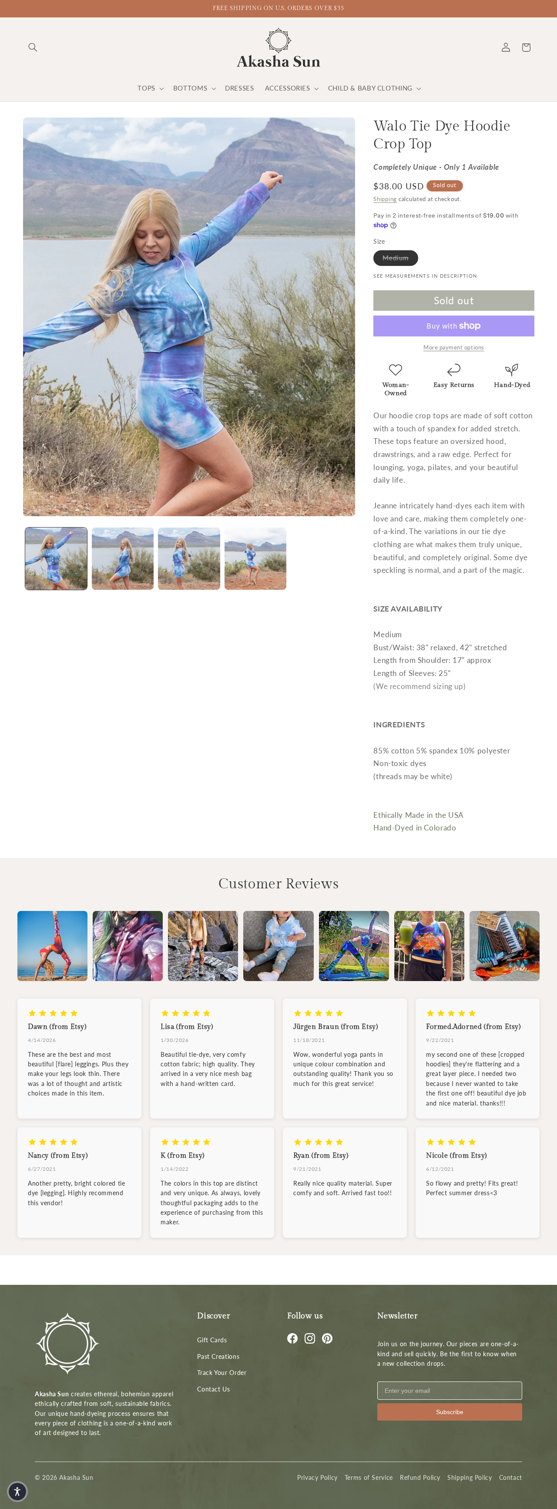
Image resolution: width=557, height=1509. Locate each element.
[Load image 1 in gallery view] (56, 558)
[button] (33, 47)
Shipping (385, 199)
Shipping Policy (469, 1477)
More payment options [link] (453, 347)
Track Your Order (221, 1372)
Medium (400, 257)
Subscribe (449, 1411)
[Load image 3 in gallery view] (189, 558)
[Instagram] (310, 1338)
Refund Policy (420, 1477)
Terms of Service (369, 1477)
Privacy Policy (317, 1477)
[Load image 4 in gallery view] (255, 558)
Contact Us (213, 1389)
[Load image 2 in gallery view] (123, 558)
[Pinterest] (327, 1338)
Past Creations (218, 1356)
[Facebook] (292, 1338)
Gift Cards (212, 1340)
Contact (510, 1477)
